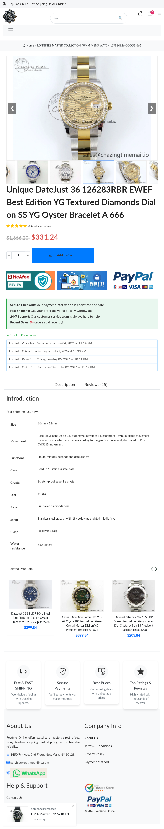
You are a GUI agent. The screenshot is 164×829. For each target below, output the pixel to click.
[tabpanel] (30, 608)
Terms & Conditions (98, 746)
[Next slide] (156, 569)
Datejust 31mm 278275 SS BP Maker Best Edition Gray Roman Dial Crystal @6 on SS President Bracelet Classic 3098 (134, 623)
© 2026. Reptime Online (99, 811)
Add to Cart (65, 255)
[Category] (159, 13)
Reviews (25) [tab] (96, 385)
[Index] (140, 13)
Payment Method (96, 762)
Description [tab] (65, 385)
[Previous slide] (152, 569)
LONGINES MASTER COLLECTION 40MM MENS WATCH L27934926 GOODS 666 (89, 45)
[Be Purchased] (17, 814)
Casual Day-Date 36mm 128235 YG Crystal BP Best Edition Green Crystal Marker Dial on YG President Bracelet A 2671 (82, 623)
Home (30, 45)
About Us (91, 738)
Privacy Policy (94, 754)
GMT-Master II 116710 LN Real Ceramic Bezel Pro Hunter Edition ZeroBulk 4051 (52, 814)
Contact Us (14, 797)
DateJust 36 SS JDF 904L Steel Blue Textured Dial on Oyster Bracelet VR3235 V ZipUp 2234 (30, 618)
